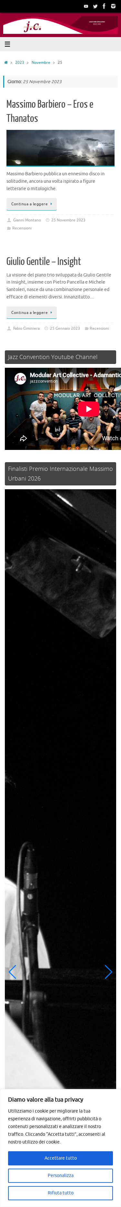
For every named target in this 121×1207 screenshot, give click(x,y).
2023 (19, 62)
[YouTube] (86, 6)
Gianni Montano (27, 220)
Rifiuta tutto (61, 1193)
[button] (12, 972)
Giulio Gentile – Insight (43, 262)
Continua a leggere (29, 204)
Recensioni (22, 228)
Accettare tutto (61, 1158)
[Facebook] (104, 6)
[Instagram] (113, 6)
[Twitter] (95, 6)
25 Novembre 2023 (68, 220)
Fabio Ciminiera (26, 328)
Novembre (41, 62)
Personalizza (61, 1175)
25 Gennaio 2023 (65, 328)
